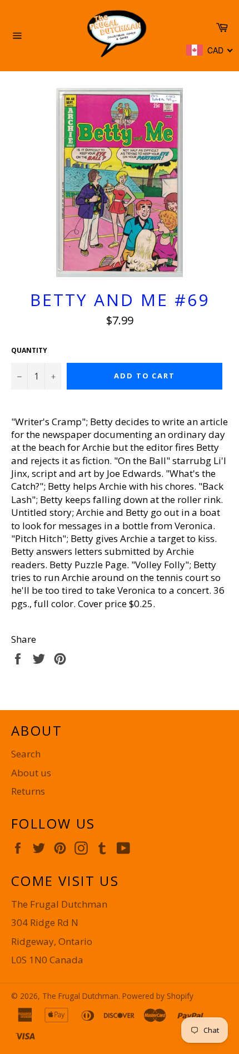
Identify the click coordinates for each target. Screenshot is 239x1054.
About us (31, 772)
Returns (28, 791)
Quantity (29, 350)
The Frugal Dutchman (80, 996)
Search (26, 753)
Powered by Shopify (157, 996)
